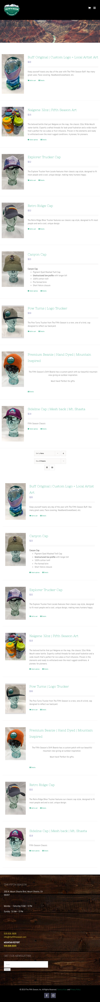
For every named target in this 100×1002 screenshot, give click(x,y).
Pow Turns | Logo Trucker (47, 308)
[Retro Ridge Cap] (13, 220)
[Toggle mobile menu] (94, 8)
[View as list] (52, 467)
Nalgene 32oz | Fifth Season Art (52, 110)
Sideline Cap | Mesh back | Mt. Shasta (56, 409)
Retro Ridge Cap (40, 205)
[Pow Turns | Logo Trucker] (13, 321)
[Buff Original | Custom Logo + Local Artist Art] (13, 74)
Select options (34, 140)
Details (42, 80)
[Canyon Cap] (13, 269)
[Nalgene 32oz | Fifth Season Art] (13, 122)
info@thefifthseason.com (15, 936)
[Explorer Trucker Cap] (13, 172)
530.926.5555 (10, 945)
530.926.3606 (10, 933)
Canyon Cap (37, 254)
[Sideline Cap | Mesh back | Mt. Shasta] (13, 424)
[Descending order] (63, 453)
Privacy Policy (75, 989)
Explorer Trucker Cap (44, 157)
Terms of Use (62, 989)
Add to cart (33, 80)
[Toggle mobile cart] (89, 8)
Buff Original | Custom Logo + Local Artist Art (63, 57)
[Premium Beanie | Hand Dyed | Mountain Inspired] (13, 369)
